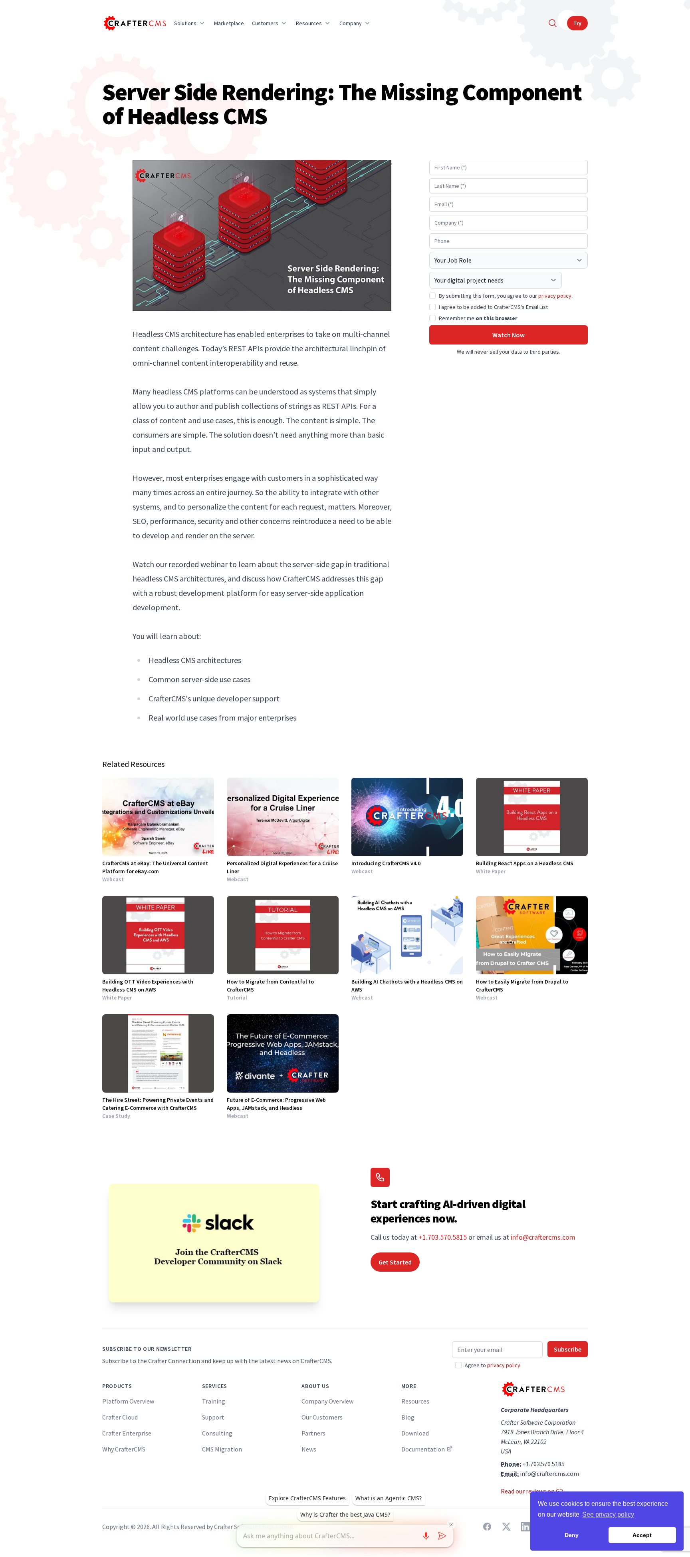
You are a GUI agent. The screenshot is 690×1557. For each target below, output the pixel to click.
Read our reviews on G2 (532, 1491)
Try (577, 23)
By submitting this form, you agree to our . (506, 295)
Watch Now (508, 335)
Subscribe (567, 1349)
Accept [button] (642, 1535)
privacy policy (554, 295)
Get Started (395, 1262)
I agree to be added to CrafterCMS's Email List (493, 307)
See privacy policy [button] (608, 1514)
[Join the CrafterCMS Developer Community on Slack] (214, 1243)
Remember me (478, 318)
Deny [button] (572, 1535)
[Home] (134, 23)
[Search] (552, 23)
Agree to (492, 1365)
